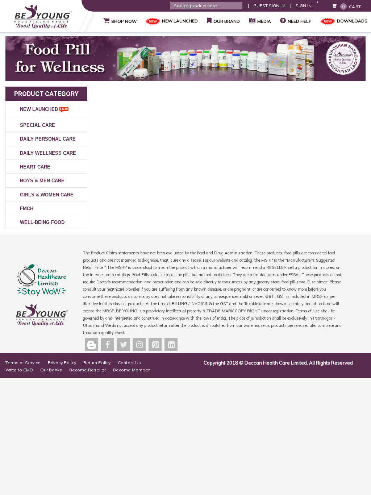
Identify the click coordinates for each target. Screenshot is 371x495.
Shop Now (120, 20)
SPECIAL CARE (37, 125)
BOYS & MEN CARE (42, 180)
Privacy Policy (62, 362)
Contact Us (129, 362)
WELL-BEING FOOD (42, 222)
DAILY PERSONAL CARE (48, 139)
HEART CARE (35, 167)
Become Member (131, 370)
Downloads (352, 21)
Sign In (304, 5)
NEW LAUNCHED (180, 21)
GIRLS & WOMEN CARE (47, 194)
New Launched (39, 109)
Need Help (300, 21)
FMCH (26, 208)
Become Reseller (87, 370)
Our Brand (223, 20)
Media (264, 21)
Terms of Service (23, 362)
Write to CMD (19, 370)
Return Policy (97, 362)
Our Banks (51, 370)
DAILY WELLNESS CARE (48, 153)
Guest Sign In (269, 5)
